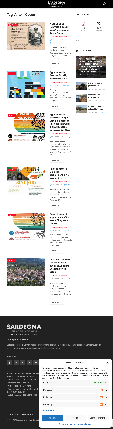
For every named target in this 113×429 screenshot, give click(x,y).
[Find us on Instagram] (16, 362)
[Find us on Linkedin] (29, 362)
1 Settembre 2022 (57, 278)
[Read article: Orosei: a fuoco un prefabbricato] (81, 86)
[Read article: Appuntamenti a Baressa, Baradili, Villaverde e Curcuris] (26, 84)
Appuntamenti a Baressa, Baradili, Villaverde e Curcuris (60, 75)
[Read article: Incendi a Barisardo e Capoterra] (81, 98)
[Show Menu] (8, 4)
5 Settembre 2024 (57, 137)
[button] (107, 362)
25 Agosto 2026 (85, 75)
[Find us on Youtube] (36, 362)
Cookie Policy (64, 424)
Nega (75, 418)
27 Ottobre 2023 (57, 185)
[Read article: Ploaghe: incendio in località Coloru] (81, 109)
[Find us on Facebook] (9, 362)
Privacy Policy (27, 414)
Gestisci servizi (49, 410)
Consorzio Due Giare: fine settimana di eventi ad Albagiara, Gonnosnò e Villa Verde (60, 265)
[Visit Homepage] (56, 4)
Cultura (13, 25)
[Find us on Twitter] (22, 362)
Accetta (53, 418)
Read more (58, 64)
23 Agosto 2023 (56, 230)
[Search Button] (104, 4)
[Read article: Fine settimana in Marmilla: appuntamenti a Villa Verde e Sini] (26, 181)
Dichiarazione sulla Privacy (80, 424)
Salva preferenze (98, 418)
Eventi (12, 73)
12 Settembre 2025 (57, 40)
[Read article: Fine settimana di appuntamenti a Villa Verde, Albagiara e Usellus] (26, 226)
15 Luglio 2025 (56, 85)
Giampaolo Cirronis (59, 37)
